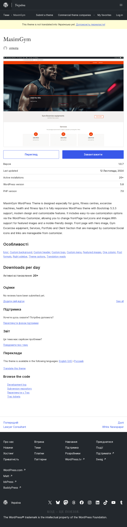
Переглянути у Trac (18, 392)
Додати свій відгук (13, 301)
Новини (8, 447)
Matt (8, 476)
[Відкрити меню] (121, 5)
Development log (16, 384)
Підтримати (105, 453)
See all (120, 301)
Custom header (42, 252)
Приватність (11, 459)
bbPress (10, 481)
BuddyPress (12, 487)
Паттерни (40, 459)
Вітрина (39, 441)
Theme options (37, 256)
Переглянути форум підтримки (21, 323)
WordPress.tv (75, 459)
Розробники (72, 453)
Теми (6, 15)
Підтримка (72, 447)
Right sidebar (20, 256)
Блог (6, 252)
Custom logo (58, 252)
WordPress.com (14, 470)
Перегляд (31, 154)
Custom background (21, 252)
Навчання (71, 441)
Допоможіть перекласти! (90, 24)
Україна (16, 502)
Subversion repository (19, 388)
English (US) (65, 361)
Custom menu (74, 252)
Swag (101, 459)
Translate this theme (14, 368)
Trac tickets (13, 396)
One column (109, 252)
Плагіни (39, 453)
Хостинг (8, 453)
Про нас (8, 441)
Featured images (92, 252)
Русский (78, 361)
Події (99, 447)
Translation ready (56, 256)
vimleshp (14, 48)
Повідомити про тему (15, 344)
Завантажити (93, 154)
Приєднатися (104, 441)
